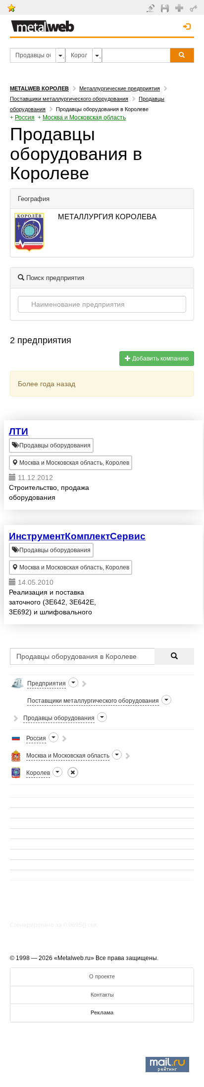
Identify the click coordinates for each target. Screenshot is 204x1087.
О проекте (102, 976)
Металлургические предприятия (119, 88)
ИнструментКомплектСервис (77, 536)
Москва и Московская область (84, 117)
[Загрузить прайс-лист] (166, 7)
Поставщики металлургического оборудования (69, 99)
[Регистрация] (180, 7)
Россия (25, 117)
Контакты (102, 995)
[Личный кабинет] (195, 7)
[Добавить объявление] (152, 7)
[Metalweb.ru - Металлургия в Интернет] (42, 23)
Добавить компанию (160, 358)
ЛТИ (18, 431)
